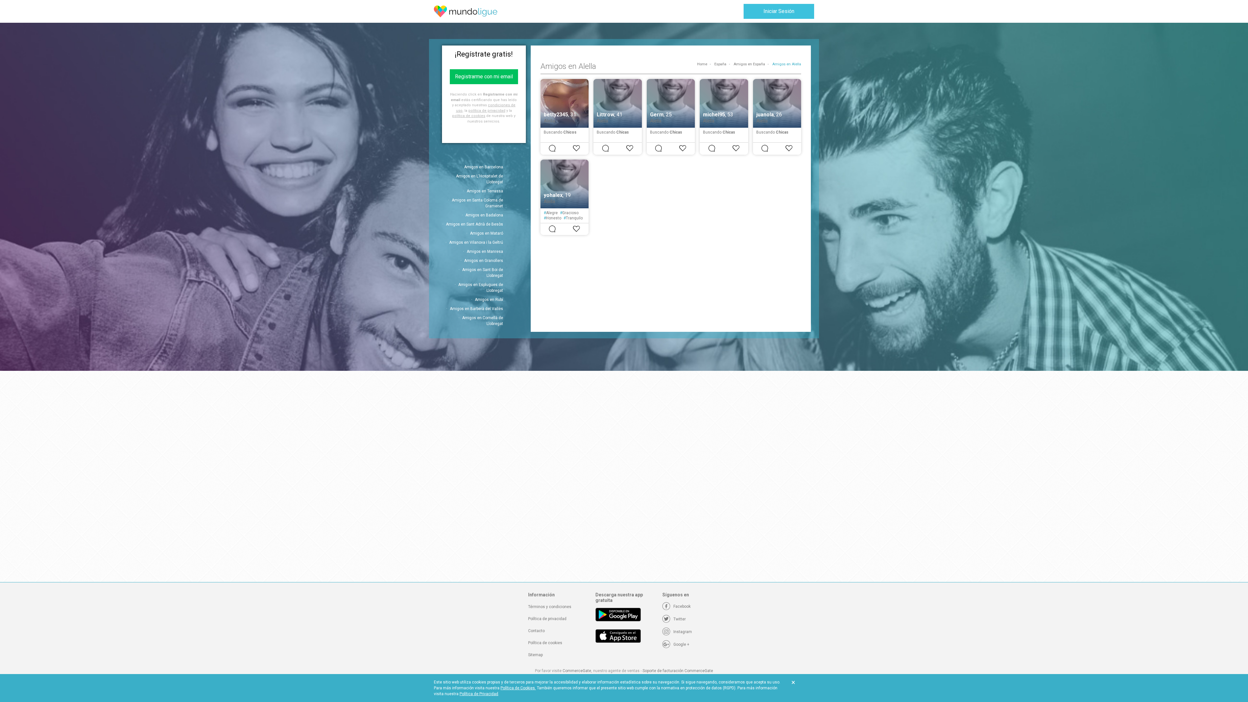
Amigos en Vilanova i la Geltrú (476, 242)
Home (702, 64)
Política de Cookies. (518, 688)
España (720, 64)
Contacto (536, 631)
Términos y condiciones (549, 606)
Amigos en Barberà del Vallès (476, 308)
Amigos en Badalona (484, 215)
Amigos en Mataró (486, 233)
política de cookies (468, 116)
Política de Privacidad (479, 694)
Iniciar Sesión (778, 11)
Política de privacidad (547, 619)
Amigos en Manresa (485, 251)
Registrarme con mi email (484, 76)
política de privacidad (486, 111)
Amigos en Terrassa (485, 191)
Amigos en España (749, 64)
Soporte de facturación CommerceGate (678, 671)
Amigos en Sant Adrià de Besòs (474, 224)
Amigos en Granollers (483, 260)
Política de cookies (545, 643)
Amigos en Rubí (489, 299)
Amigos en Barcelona (483, 167)
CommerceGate (577, 671)
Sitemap (535, 655)
